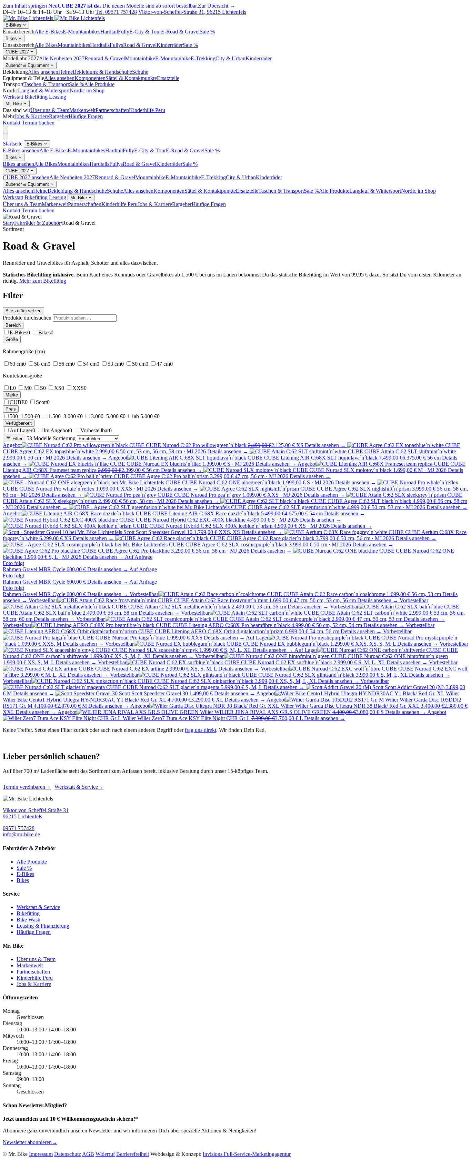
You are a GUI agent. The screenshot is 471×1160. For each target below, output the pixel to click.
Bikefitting (36, 97)
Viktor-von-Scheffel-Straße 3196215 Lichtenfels (36, 813)
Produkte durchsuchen (27, 318)
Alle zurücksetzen (23, 310)
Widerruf (105, 1154)
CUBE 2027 (18, 51)
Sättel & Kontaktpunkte (131, 78)
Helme (65, 72)
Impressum (41, 1154)
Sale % (207, 31)
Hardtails (100, 45)
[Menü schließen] (5, 136)
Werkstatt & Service (78, 787)
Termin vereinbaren (27, 787)
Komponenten (90, 78)
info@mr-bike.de (21, 834)
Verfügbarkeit (19, 423)
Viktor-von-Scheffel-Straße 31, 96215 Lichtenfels (192, 12)
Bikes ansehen (18, 164)
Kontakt (11, 122)
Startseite (12, 144)
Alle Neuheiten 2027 (61, 58)
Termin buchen (38, 122)
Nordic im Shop (87, 90)
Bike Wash (28, 919)
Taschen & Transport (46, 84)
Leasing (57, 97)
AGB (88, 1154)
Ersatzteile (168, 78)
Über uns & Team (49, 110)
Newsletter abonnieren (30, 1142)
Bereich (13, 325)
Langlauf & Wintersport (44, 90)
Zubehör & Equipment (28, 65)
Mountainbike (140, 58)
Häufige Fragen (86, 116)
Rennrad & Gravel (104, 58)
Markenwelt (82, 110)
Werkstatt (13, 97)
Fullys (116, 45)
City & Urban (230, 58)
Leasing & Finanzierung (43, 926)
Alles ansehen (43, 72)
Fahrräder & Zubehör (37, 223)
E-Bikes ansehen (21, 150)
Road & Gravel (140, 45)
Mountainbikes (74, 45)
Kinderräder (170, 45)
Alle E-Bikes (48, 31)
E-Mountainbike (173, 58)
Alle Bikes (46, 45)
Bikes (12, 38)
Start (8, 223)
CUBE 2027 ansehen (26, 177)
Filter (16, 438)
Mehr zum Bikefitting (42, 281)
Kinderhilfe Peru (147, 110)
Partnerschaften (112, 110)
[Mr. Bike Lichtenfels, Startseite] (54, 18)
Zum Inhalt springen (25, 6)
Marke (12, 394)
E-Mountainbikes (81, 31)
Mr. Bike (14, 103)
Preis (11, 409)
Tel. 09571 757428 (116, 12)
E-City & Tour (145, 31)
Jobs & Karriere (31, 116)
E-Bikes (14, 25)
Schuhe (140, 72)
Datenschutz (67, 1154)
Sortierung (64, 438)
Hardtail (109, 31)
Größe (12, 339)
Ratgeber (59, 116)
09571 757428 (18, 828)
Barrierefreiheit (132, 1154)
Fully (123, 31)
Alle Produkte (99, 84)
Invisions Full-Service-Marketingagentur (247, 1154)
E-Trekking (203, 58)
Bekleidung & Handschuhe (102, 72)
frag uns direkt (200, 730)
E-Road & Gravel (180, 31)
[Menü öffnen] (5, 129)
